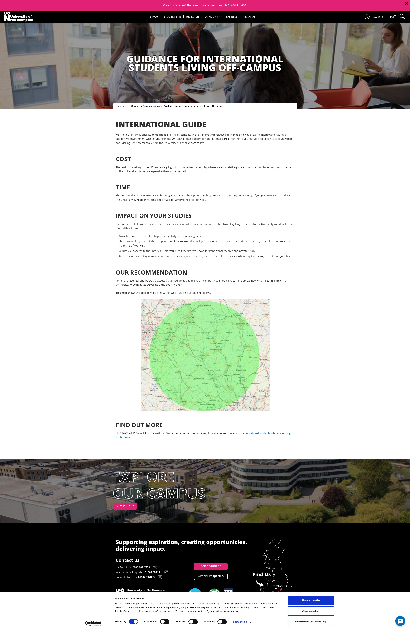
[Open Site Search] (402, 16)
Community (212, 16)
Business (231, 16)
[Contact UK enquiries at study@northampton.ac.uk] (155, 567)
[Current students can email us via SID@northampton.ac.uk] (159, 577)
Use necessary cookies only (311, 621)
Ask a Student (211, 566)
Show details (240, 621)
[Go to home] (18, 17)
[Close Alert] (406, 3)
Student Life (172, 16)
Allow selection (310, 611)
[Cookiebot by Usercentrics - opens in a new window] (93, 623)
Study (154, 16)
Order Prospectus (211, 576)
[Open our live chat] (400, 621)
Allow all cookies (310, 600)
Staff (393, 16)
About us (249, 16)
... (127, 105)
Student (378, 16)
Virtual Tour (125, 506)
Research (192, 16)
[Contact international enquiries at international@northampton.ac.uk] (166, 572)
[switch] (164, 621)
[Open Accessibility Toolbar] (367, 16)
